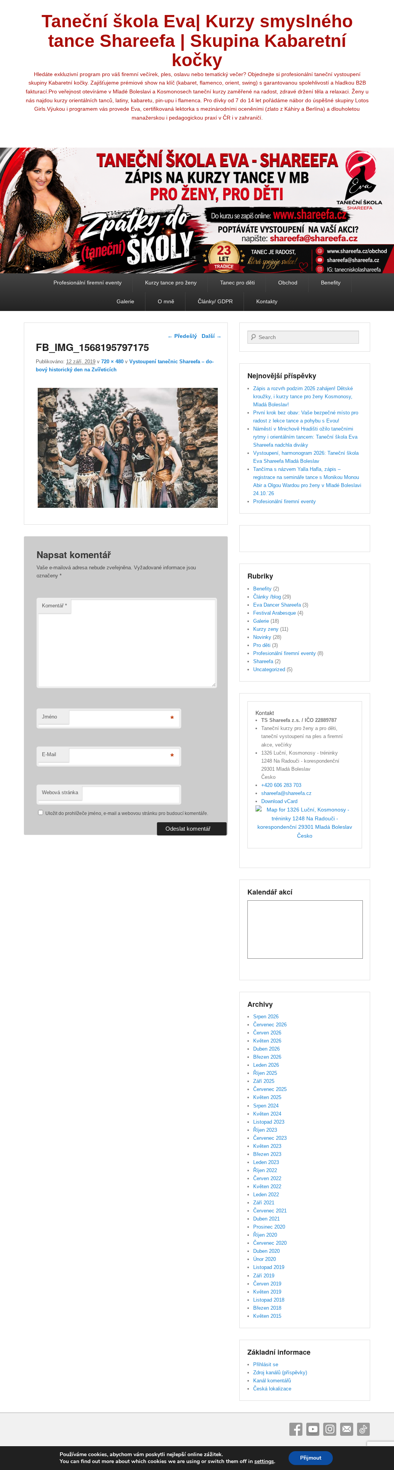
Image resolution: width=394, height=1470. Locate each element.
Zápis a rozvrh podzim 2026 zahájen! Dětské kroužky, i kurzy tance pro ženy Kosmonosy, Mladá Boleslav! (303, 396)
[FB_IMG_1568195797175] (127, 507)
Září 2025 (263, 1081)
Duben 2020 (266, 1251)
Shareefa (263, 661)
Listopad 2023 (268, 1122)
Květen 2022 (267, 1186)
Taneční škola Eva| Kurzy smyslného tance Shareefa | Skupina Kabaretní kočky (197, 40)
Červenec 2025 (270, 1089)
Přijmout (310, 1458)
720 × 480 (112, 361)
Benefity (331, 282)
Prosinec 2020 (269, 1227)
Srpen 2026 (266, 1016)
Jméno (49, 717)
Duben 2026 (266, 1049)
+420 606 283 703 (281, 785)
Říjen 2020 (265, 1235)
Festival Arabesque (274, 613)
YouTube (312, 1429)
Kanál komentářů (272, 1381)
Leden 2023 (266, 1162)
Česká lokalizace (272, 1389)
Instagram (329, 1429)
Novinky (262, 637)
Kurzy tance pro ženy (171, 282)
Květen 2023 (267, 1146)
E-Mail (49, 754)
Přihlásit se (265, 1364)
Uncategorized (269, 669)
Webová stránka (60, 792)
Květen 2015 (267, 1316)
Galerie (125, 301)
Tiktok (363, 1429)
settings (264, 1461)
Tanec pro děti (237, 282)
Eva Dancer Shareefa (277, 605)
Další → (212, 336)
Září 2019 (263, 1276)
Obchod (287, 282)
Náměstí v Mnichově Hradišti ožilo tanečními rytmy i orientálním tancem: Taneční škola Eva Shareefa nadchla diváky (305, 437)
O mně (166, 301)
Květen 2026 (267, 1041)
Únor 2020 (264, 1259)
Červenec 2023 (270, 1138)
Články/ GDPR (215, 301)
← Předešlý (182, 336)
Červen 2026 (267, 1033)
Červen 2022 (267, 1178)
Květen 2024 (267, 1114)
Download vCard (279, 801)
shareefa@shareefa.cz (286, 793)
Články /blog (267, 597)
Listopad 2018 (268, 1300)
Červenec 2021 (270, 1211)
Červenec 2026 (270, 1025)
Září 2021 (263, 1203)
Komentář (54, 606)
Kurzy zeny (266, 629)
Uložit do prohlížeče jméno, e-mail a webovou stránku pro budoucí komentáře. (126, 813)
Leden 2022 (266, 1194)
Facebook (295, 1429)
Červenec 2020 (270, 1243)
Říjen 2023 (265, 1130)
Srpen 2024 (266, 1106)
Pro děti (261, 645)
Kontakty (266, 301)
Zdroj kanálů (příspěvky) (280, 1372)
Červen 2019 (267, 1284)
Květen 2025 (267, 1097)
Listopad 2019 (268, 1267)
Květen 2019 (267, 1292)
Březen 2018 (267, 1308)
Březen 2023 (267, 1154)
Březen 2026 (267, 1057)
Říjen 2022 (265, 1170)
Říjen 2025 (265, 1073)
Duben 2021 (266, 1219)
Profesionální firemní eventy (87, 282)
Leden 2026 (266, 1065)
